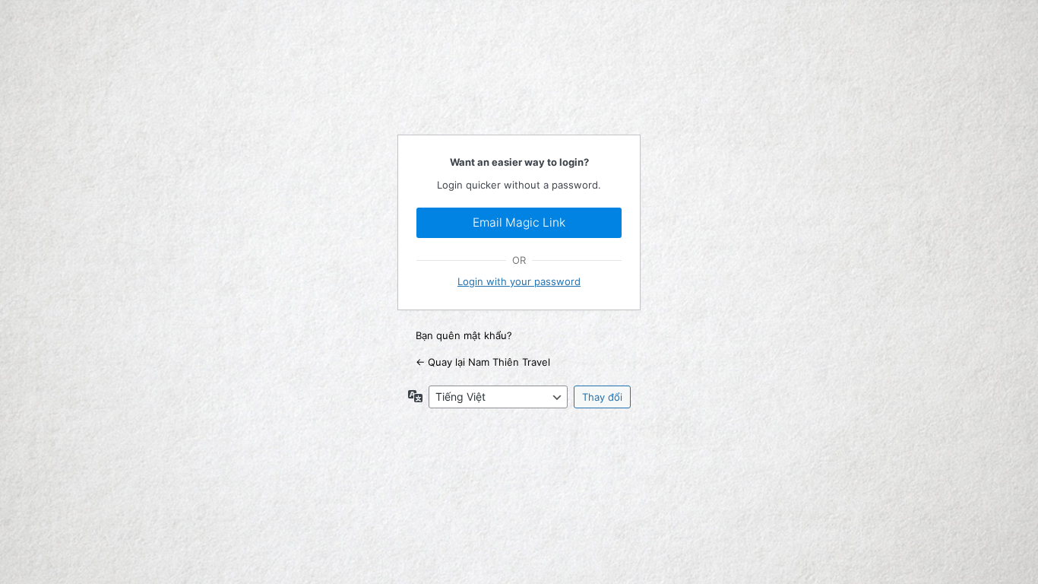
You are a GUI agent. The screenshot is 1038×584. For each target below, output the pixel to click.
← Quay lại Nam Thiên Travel (483, 362)
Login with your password (519, 281)
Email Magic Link (519, 222)
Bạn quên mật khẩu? (464, 335)
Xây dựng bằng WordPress (519, 84)
